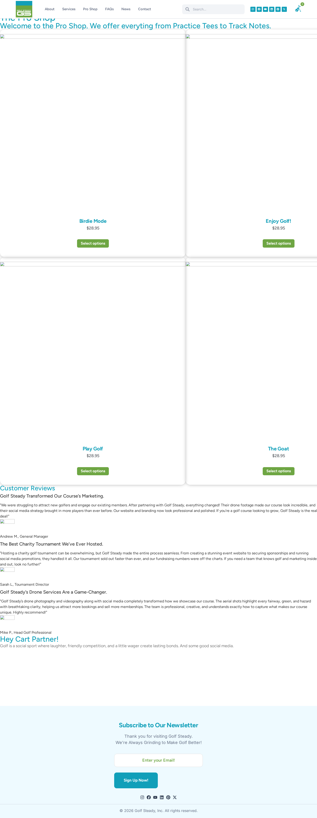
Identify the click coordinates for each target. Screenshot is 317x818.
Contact (144, 9)
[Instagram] (253, 9)
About (50, 9)
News (125, 9)
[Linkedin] (271, 9)
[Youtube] (265, 9)
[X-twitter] (284, 9)
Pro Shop (90, 9)
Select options (93, 243)
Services (68, 9)
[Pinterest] (278, 9)
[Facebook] (259, 9)
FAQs (109, 9)
